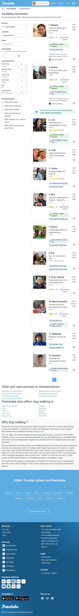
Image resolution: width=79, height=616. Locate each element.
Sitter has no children (12, 110)
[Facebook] (42, 598)
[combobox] (15, 27)
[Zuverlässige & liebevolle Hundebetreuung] (54, 236)
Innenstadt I (6, 413)
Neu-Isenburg (7, 416)
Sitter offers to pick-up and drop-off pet (14, 127)
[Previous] (50, 380)
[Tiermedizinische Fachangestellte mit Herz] (54, 131)
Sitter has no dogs (11, 102)
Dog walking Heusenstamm (11, 394)
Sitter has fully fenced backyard (12, 114)
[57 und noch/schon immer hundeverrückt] (54, 85)
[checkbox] (3, 102)
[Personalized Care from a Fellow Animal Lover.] (54, 285)
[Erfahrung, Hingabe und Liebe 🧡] (54, 177)
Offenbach (42, 413)
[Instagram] (47, 598)
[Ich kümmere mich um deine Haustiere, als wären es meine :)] (54, 313)
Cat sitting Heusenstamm (11, 396)
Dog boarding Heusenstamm (12, 391)
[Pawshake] (8, 3)
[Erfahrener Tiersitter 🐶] (54, 341)
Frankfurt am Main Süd (10, 406)
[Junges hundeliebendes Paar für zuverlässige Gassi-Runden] (54, 155)
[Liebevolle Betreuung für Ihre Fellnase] (54, 42)
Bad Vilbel (42, 408)
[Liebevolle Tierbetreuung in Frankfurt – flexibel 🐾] (54, 206)
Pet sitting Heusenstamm (48, 396)
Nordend (42, 411)
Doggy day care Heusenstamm (50, 391)
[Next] (59, 380)
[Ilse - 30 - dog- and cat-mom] (54, 261)
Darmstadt (42, 416)
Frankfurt (42, 406)
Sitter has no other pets (13, 106)
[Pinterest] (52, 598)
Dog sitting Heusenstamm (48, 394)
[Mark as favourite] (73, 59)
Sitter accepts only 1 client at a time (15, 120)
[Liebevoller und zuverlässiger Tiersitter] (54, 362)
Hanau (4, 408)
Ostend (4, 411)
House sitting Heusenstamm (12, 399)
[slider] (2, 51)
